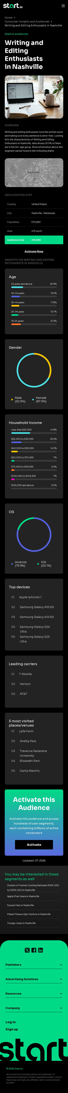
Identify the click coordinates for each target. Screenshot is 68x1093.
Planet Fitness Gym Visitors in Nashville (29, 914)
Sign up (12, 1029)
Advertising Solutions (22, 979)
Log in (11, 1022)
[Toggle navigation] (62, 5)
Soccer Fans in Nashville (20, 905)
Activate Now (34, 251)
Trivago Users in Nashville (21, 923)
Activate (34, 845)
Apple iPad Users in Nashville (23, 896)
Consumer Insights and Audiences (27, 21)
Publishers (13, 964)
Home (8, 17)
